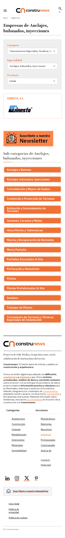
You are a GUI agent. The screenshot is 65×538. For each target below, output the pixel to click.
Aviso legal (14, 503)
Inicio (5, 18)
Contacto (45, 460)
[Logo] (32, 10)
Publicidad (46, 465)
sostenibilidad (35, 399)
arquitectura (10, 377)
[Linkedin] (7, 479)
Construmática (50, 391)
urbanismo (25, 377)
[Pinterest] (36, 479)
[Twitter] (27, 479)
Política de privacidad (14, 511)
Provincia (12, 75)
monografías (53, 394)
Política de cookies (18, 517)
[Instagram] (17, 479)
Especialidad (14, 60)
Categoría (13, 45)
